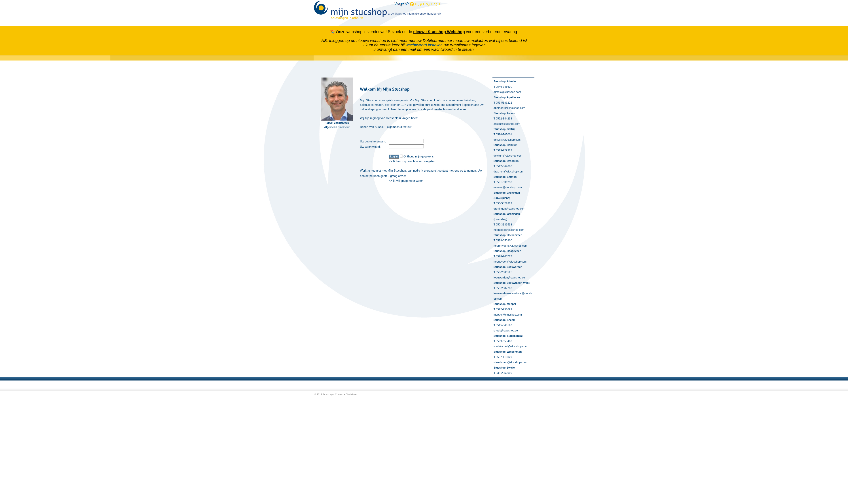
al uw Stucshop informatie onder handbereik (386, 13)
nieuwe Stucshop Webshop (439, 32)
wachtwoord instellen (424, 45)
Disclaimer (351, 394)
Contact (339, 394)
